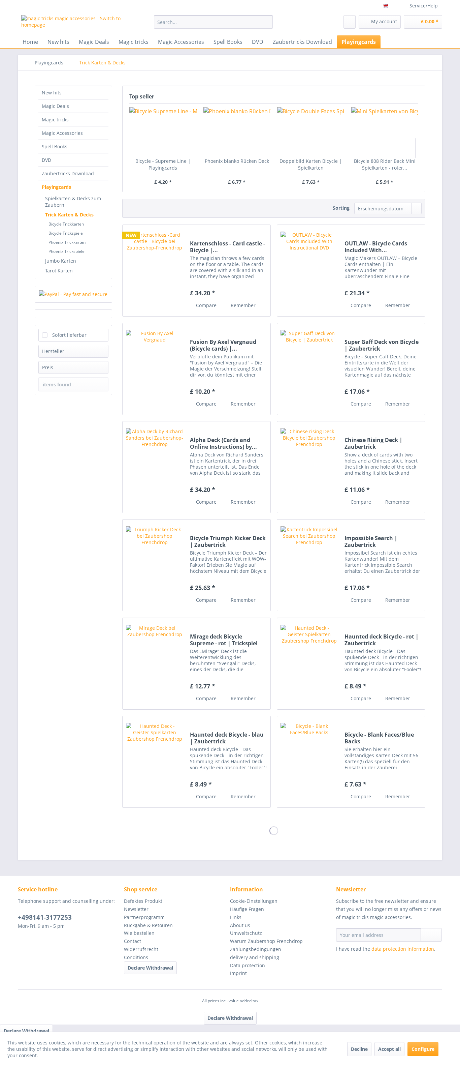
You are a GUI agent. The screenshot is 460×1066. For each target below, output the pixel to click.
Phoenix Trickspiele (66, 251)
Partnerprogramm (144, 917)
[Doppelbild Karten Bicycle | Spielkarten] (310, 130)
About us (240, 925)
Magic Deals (55, 106)
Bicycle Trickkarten (66, 224)
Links (235, 917)
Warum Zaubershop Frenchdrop (266, 941)
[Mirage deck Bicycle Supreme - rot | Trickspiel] (154, 664)
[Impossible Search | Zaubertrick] (309, 565)
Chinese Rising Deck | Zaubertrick (373, 443)
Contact (132, 941)
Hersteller (53, 351)
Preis (47, 367)
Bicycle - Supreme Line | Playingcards (163, 164)
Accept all (389, 1049)
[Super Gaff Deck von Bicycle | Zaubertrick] (309, 369)
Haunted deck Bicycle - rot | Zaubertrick (381, 640)
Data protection (247, 965)
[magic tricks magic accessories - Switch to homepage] (72, 23)
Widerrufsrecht (141, 949)
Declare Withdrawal (150, 968)
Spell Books (54, 146)
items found (57, 384)
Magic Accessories (62, 133)
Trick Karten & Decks (69, 214)
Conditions (136, 957)
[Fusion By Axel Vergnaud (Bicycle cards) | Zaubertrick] (154, 369)
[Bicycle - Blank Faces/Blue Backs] (309, 762)
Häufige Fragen (247, 909)
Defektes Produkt (143, 901)
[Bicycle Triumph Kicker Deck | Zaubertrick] (154, 565)
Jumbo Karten (60, 261)
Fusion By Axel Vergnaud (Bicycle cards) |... (223, 345)
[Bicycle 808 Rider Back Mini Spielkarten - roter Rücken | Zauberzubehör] (385, 130)
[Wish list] (349, 22)
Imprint (238, 973)
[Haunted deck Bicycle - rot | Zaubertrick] (309, 664)
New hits (52, 92)
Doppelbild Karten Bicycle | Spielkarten (311, 164)
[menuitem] (213, 22)
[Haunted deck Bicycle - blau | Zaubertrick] (154, 762)
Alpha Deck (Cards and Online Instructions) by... (223, 443)
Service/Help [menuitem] (423, 5)
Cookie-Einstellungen (253, 901)
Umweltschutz (246, 933)
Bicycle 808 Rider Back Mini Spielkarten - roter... (385, 164)
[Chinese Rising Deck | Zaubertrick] (309, 467)
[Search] (266, 22)
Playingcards (56, 187)
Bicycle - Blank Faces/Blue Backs (379, 738)
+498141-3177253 (45, 917)
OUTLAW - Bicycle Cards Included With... (375, 247)
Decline (359, 1049)
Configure (423, 1049)
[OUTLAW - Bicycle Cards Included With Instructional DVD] (309, 270)
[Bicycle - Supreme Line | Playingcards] (163, 130)
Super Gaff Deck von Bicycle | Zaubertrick (381, 345)
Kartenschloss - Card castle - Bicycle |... (227, 247)
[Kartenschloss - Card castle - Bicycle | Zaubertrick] (154, 270)
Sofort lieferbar (69, 335)
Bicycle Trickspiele (65, 233)
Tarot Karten (59, 270)
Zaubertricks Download (68, 173)
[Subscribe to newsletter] (431, 935)
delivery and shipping (254, 957)
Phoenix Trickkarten (67, 242)
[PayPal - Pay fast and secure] (73, 294)
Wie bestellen (139, 933)
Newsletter (136, 909)
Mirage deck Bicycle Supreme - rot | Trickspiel (224, 640)
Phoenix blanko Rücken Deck (237, 161)
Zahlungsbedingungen (255, 949)
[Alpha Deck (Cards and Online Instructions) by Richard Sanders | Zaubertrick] (154, 467)
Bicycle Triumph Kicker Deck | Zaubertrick (228, 541)
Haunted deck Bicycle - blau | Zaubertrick (227, 738)
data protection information (402, 949)
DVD (46, 160)
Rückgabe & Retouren (148, 925)
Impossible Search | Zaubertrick (370, 541)
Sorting (341, 208)
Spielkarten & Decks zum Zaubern (73, 201)
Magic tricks (55, 119)
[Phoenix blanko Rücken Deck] (237, 130)
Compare (206, 305)
